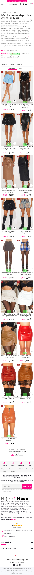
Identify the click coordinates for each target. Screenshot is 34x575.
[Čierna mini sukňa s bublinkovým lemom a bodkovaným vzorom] (9, 129)
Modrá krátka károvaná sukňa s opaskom (25, 273)
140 (21, 454)
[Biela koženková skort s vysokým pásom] (25, 296)
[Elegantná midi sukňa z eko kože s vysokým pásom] (25, 171)
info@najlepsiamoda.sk (10, 536)
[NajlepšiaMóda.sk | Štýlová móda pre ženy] (12, 4)
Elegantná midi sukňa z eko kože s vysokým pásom (25, 190)
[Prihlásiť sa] (26, 4)
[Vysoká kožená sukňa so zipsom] (9, 421)
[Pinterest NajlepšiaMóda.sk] (17, 565)
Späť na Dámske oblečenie (10, 50)
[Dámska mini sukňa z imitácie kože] (25, 338)
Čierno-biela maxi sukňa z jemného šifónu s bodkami (25, 105)
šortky (29, 37)
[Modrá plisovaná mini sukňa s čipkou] (9, 87)
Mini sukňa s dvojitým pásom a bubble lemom (9, 232)
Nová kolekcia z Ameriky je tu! (17, 1)
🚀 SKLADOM (14, 54)
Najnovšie (12, 68)
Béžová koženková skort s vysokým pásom (9, 315)
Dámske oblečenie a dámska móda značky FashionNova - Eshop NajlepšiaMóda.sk (19, 569)
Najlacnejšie (21, 68)
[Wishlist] (24, 4)
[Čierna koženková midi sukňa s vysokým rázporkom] (25, 129)
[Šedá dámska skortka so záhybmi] (9, 255)
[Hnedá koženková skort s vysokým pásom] (9, 338)
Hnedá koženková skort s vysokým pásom (9, 356)
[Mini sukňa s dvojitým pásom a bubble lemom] (9, 214)
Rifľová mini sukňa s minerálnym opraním (25, 232)
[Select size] (14, 101)
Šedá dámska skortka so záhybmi (9, 273)
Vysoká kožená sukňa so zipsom (9, 439)
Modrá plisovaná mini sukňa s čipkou (8, 105)
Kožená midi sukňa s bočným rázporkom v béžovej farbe (8, 190)
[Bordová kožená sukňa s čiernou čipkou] (9, 379)
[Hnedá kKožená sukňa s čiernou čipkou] (25, 379)
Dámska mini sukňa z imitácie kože (25, 356)
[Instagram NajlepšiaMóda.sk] (20, 565)
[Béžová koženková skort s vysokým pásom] (9, 296)
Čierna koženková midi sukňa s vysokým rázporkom (25, 148)
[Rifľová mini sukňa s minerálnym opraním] (25, 214)
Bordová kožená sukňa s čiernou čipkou (9, 398)
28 (12, 454)
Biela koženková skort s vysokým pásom (25, 315)
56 (16, 454)
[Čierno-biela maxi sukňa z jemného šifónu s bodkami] (25, 87)
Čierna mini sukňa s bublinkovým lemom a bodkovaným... (8, 148)
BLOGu (14, 519)
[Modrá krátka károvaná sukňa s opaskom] (25, 255)
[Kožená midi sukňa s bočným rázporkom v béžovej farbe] (9, 171)
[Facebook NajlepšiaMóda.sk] (14, 565)
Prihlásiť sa (27, 486)
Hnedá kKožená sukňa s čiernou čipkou (25, 398)
